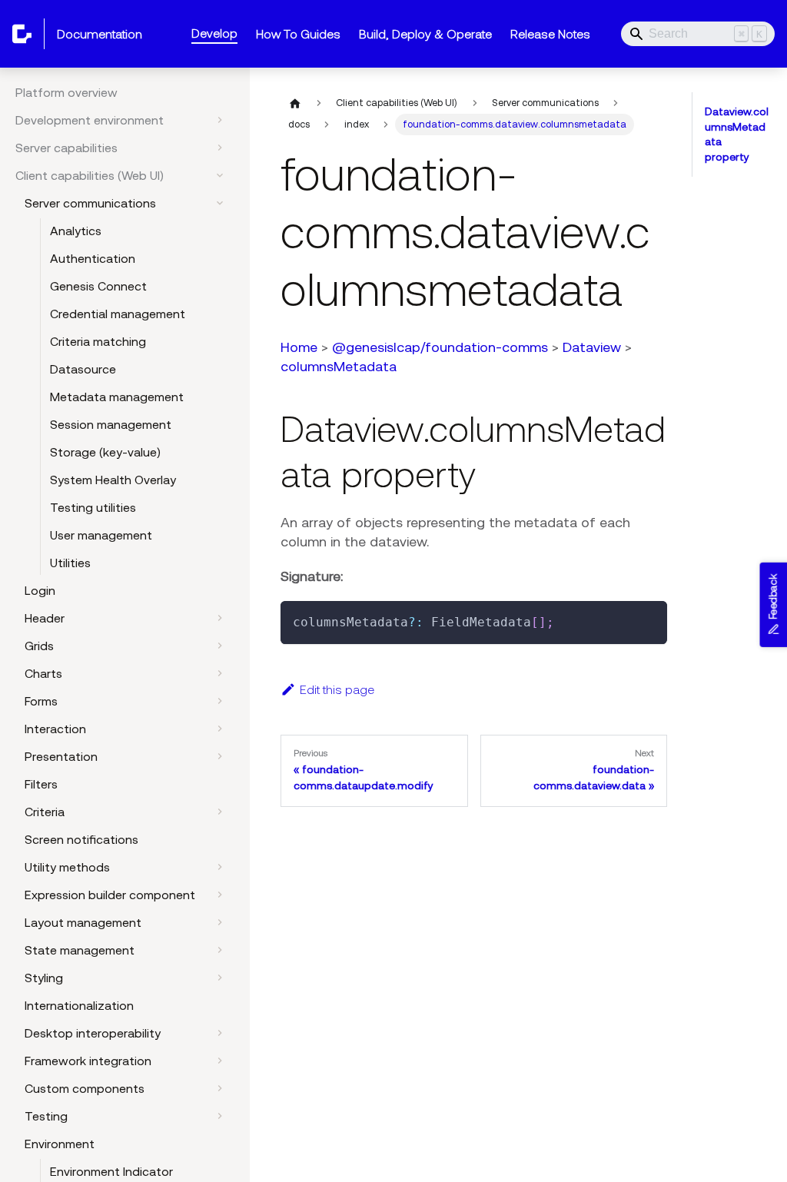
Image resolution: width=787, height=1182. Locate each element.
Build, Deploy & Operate (425, 34)
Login (40, 590)
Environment (60, 1143)
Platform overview (66, 92)
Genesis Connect (98, 286)
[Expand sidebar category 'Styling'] (220, 977)
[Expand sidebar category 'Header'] (220, 618)
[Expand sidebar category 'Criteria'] (220, 811)
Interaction (55, 728)
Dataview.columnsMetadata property (737, 134)
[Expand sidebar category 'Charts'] (220, 673)
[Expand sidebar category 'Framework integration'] (220, 1060)
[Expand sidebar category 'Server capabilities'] (220, 147)
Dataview (592, 347)
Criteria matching (98, 341)
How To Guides (298, 34)
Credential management (117, 313)
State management (79, 950)
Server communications (90, 203)
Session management (110, 424)
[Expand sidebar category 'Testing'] (220, 1116)
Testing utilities (93, 507)
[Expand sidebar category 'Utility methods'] (220, 867)
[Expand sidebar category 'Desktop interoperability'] (220, 1033)
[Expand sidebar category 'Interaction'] (220, 728)
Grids (39, 645)
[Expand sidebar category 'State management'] (220, 950)
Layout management (83, 922)
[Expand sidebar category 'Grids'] (220, 645)
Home (299, 347)
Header (45, 618)
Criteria (45, 811)
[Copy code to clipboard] (648, 620)
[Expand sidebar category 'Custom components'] (220, 1088)
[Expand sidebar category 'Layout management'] (220, 922)
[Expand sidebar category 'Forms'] (220, 701)
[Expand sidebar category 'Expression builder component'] (220, 894)
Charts (43, 673)
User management (101, 535)
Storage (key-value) (105, 452)
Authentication (92, 258)
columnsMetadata (339, 366)
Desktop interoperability (93, 1033)
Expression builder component (110, 894)
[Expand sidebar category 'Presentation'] (220, 756)
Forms (41, 701)
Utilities (70, 562)
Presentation (61, 756)
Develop (214, 33)
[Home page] (295, 103)
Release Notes (550, 34)
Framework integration (88, 1060)
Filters (41, 784)
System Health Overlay (113, 479)
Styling (44, 977)
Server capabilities (66, 147)
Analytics (75, 230)
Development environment (89, 120)
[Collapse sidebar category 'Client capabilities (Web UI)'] (220, 175)
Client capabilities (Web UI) (89, 175)
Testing (46, 1116)
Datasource (83, 369)
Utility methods (67, 867)
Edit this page (337, 689)
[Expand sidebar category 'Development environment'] (220, 120)
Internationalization (79, 1005)
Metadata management (117, 396)
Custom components (84, 1088)
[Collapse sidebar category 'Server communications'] (220, 203)
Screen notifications (81, 839)
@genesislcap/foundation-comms (440, 347)
